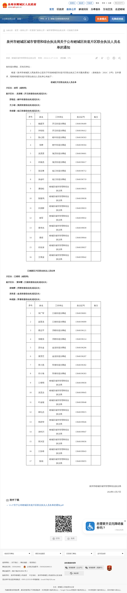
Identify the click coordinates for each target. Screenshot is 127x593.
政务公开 (71, 9)
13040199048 (80, 402)
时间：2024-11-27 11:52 (48, 58)
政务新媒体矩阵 (70, 563)
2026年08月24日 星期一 (12, 19)
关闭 (72, 538)
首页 (51, 9)
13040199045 (80, 392)
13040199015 (80, 412)
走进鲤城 (120, 9)
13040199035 (80, 189)
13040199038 (80, 198)
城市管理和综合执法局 (56, 30)
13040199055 (80, 461)
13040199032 (80, 218)
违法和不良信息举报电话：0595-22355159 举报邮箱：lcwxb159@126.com (28, 579)
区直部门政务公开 (37, 30)
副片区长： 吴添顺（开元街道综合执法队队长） (27, 94)
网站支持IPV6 (119, 3)
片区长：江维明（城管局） (18, 276)
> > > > (46, 30)
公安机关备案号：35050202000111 (39, 567)
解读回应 (83, 9)
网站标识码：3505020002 (11, 567)
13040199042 (80, 257)
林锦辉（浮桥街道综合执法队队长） (23, 288)
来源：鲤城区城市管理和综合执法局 (21, 58)
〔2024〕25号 (107, 73)
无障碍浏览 (117, 19)
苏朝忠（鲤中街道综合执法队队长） (25, 99)
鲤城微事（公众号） (76, 568)
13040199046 (80, 422)
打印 (58, 538)
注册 (109, 3)
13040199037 (80, 247)
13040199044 (80, 238)
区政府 (60, 9)
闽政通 (76, 573)
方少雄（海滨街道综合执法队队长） (25, 105)
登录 (103, 3)
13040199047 (80, 432)
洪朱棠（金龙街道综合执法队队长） (25, 294)
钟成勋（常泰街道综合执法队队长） (25, 299)
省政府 (81, 3)
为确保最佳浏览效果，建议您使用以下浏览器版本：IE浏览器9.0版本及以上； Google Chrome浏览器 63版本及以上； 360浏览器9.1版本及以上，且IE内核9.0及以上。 (63, 590)
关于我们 (14, 562)
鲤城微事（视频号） (96, 568)
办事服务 (95, 9)
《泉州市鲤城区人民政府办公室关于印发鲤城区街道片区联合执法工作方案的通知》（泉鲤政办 (58, 73)
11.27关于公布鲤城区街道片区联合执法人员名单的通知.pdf (36, 505)
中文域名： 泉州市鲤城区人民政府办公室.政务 (45, 575)
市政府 (89, 3)
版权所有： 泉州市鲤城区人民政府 (14, 575)
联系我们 (33, 562)
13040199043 (80, 451)
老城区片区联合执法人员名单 (63, 82)
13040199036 (80, 441)
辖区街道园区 (40, 554)
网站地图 (23, 562)
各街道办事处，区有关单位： (19, 67)
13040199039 (80, 228)
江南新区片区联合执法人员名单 (41, 271)
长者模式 (102, 19)
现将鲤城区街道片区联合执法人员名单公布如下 (31, 76)
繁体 (97, 3)
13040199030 (80, 383)
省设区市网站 (9, 554)
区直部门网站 (71, 554)
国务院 (72, 3)
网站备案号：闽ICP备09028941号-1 (15, 571)
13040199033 (80, 208)
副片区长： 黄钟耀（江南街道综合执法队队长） (27, 282)
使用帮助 (5, 562)
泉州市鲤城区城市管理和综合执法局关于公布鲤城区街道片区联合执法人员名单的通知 (63, 44)
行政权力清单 (72, 30)
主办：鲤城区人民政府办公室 (63, 587)
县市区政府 (101, 554)
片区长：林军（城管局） (17, 88)
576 (69, 58)
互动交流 (107, 9)
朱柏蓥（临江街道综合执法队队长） (25, 111)
